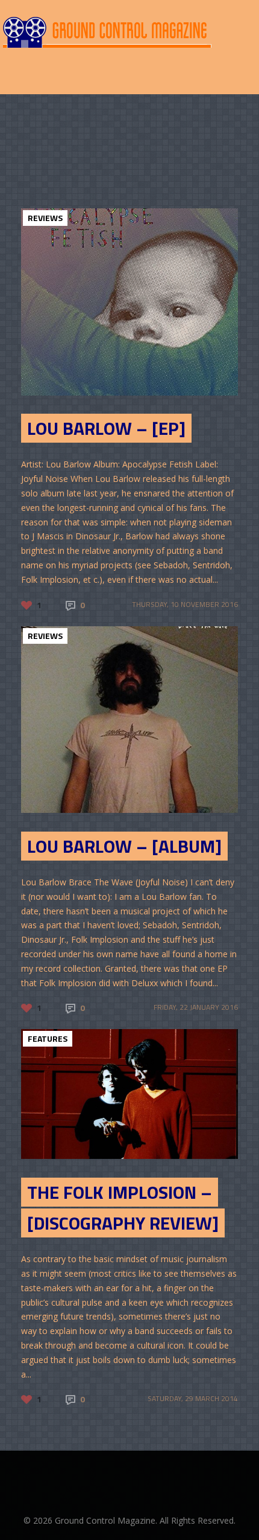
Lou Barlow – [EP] (106, 428)
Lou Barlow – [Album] (124, 846)
